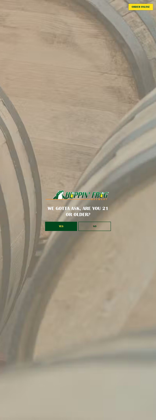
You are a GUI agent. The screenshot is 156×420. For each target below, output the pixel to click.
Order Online (141, 6)
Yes (61, 226)
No (94, 226)
